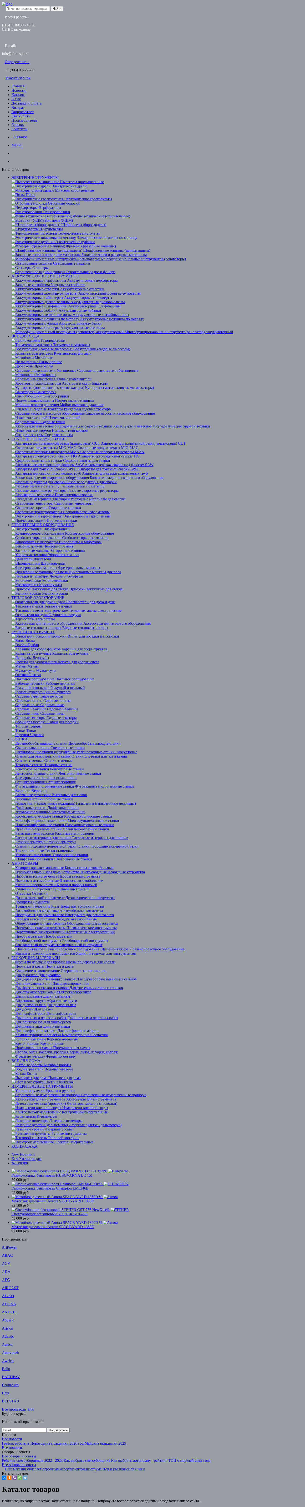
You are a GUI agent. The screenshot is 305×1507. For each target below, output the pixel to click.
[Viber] (14, 1478)
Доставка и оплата (26, 103)
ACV (6, 1263)
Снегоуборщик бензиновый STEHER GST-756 (49, 1214)
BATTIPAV (11, 1377)
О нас (16, 99)
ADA (6, 1272)
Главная (17, 86)
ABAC (7, 1255)
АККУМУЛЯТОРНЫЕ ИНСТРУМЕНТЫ (45, 276)
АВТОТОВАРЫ (24, 863)
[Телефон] (12, 153)
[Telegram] (25, 1478)
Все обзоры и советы (19, 1456)
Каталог (18, 95)
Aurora (7, 1344)
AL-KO (8, 1296)
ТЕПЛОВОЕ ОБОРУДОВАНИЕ (37, 598)
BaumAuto (10, 1385)
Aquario (8, 1320)
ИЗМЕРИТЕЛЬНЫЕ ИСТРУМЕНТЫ (42, 1086)
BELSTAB (10, 1401)
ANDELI (9, 1312)
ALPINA (9, 1304)
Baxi (5, 1393)
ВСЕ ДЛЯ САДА (25, 336)
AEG (6, 1280)
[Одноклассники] (9, 1478)
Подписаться (58, 1430)
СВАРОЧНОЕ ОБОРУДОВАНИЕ (39, 439)
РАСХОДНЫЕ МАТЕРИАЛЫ (35, 958)
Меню (16, 145)
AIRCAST (10, 1288)
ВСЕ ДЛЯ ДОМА (26, 1061)
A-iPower (9, 1247)
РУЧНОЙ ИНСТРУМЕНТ (33, 632)
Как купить (20, 116)
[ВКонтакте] (4, 1478)
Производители (24, 120)
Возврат (18, 107)
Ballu (6, 1369)
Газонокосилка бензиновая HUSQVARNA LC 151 (52, 1175)
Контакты (19, 129)
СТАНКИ (19, 739)
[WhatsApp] (20, 1478)
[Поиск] (12, 161)
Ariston (7, 1328)
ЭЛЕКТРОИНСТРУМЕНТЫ (35, 178)
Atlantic (8, 1336)
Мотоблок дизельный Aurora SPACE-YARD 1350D (52, 1227)
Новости (18, 90)
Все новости (12, 1439)
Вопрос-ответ (22, 112)
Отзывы (18, 125)
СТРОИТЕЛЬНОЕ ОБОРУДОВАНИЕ (42, 525)
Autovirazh (10, 1353)
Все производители (18, 1409)
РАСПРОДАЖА (24, 1146)
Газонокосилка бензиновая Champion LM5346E (49, 1188)
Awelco (8, 1361)
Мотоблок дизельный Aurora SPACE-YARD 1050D (52, 1201)
